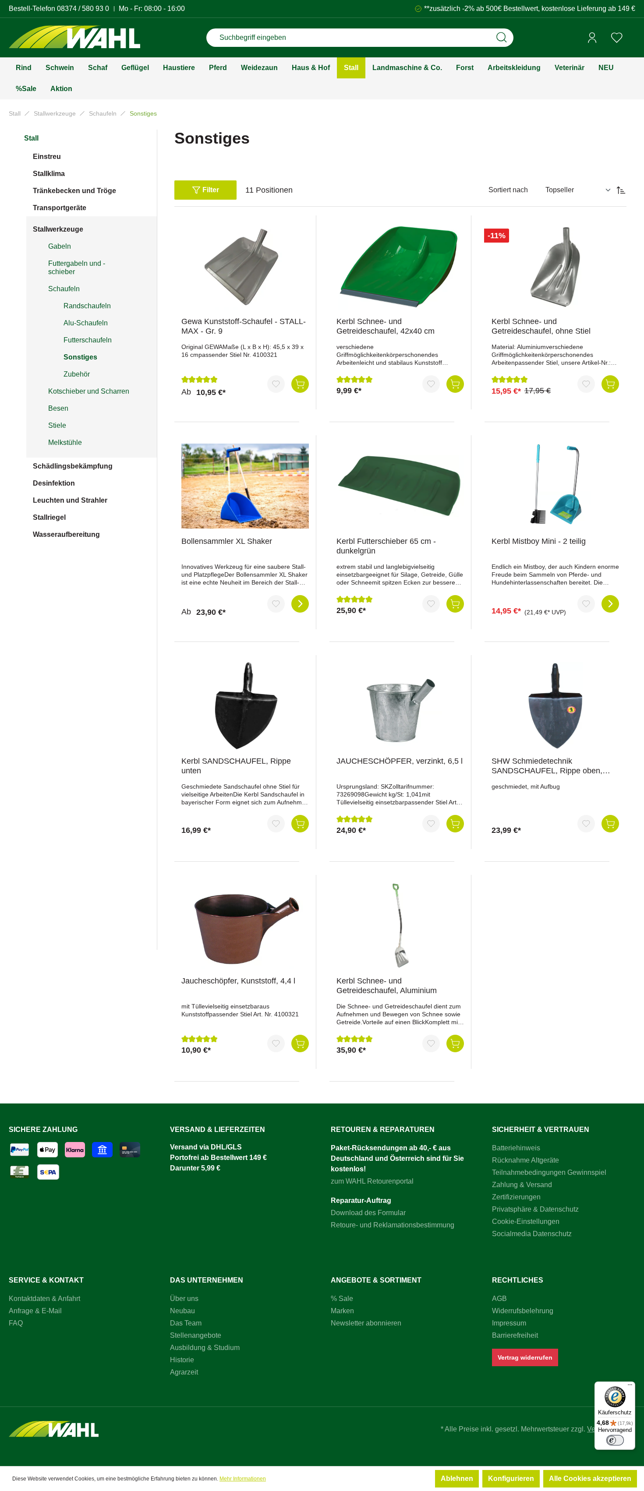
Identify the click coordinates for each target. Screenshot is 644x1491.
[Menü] (630, 1387)
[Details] (300, 604)
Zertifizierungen (516, 1197)
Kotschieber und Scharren (88, 391)
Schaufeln (64, 289)
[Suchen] (501, 37)
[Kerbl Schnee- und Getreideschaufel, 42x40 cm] (400, 266)
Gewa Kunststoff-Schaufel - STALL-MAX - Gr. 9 (243, 326)
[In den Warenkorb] (300, 384)
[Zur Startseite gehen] (74, 37)
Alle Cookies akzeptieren (590, 1478)
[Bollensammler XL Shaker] (245, 486)
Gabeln (59, 246)
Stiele (57, 425)
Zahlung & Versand (522, 1184)
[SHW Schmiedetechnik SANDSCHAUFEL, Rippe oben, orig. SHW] (555, 706)
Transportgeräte (59, 207)
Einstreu (47, 156)
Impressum (509, 1323)
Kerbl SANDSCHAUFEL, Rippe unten (236, 766)
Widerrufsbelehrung (522, 1311)
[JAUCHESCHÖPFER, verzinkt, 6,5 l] (400, 706)
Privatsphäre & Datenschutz (535, 1209)
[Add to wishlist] (276, 384)
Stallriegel (49, 517)
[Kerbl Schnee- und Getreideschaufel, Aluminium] (400, 925)
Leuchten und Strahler (70, 500)
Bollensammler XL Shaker (226, 541)
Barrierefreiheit (515, 1335)
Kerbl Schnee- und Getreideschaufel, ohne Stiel (541, 326)
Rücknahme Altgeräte (525, 1160)
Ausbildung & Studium (205, 1347)
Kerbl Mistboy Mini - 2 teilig (539, 541)
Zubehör (77, 374)
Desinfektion (54, 483)
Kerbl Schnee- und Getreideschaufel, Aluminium (386, 985)
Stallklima (49, 173)
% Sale (342, 1298)
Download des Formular (368, 1212)
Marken (342, 1311)
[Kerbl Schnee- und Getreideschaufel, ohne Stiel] (555, 266)
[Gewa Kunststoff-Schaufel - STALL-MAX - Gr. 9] (245, 266)
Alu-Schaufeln (86, 323)
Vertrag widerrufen (525, 1357)
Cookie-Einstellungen (525, 1221)
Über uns (184, 1298)
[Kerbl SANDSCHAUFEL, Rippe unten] (245, 706)
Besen (58, 408)
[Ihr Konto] (592, 38)
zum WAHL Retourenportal (372, 1181)
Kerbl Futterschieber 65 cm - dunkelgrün (386, 546)
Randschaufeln (87, 306)
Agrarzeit (184, 1372)
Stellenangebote (195, 1335)
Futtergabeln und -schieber (76, 267)
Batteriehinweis (516, 1148)
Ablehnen (457, 1478)
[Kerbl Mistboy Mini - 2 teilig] (555, 486)
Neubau (182, 1311)
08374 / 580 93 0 (83, 8)
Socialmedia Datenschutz (532, 1233)
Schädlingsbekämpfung (73, 466)
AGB (499, 1298)
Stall (31, 138)
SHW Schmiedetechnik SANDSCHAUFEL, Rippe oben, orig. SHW (547, 766)
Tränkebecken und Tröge (74, 190)
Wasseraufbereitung (66, 534)
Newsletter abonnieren (366, 1323)
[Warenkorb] (632, 38)
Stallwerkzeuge (58, 229)
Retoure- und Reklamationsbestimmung (392, 1225)
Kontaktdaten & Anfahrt (44, 1298)
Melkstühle (65, 442)
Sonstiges (80, 357)
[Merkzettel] (617, 38)
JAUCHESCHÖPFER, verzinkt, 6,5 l (399, 761)
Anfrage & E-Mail (35, 1311)
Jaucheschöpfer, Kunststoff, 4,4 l (238, 980)
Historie (182, 1360)
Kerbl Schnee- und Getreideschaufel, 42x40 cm (385, 326)
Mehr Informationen (242, 1479)
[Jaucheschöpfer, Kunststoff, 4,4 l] (245, 925)
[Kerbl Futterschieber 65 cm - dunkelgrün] (400, 486)
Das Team (186, 1323)
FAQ (16, 1323)
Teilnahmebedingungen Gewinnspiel (549, 1172)
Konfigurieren (511, 1478)
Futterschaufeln (88, 340)
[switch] (615, 1440)
